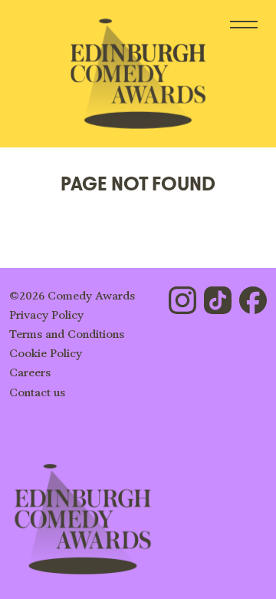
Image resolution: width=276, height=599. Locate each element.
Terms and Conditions (66, 334)
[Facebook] (253, 300)
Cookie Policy (45, 353)
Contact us (37, 392)
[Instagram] (182, 300)
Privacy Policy (46, 315)
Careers (30, 372)
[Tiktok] (218, 300)
